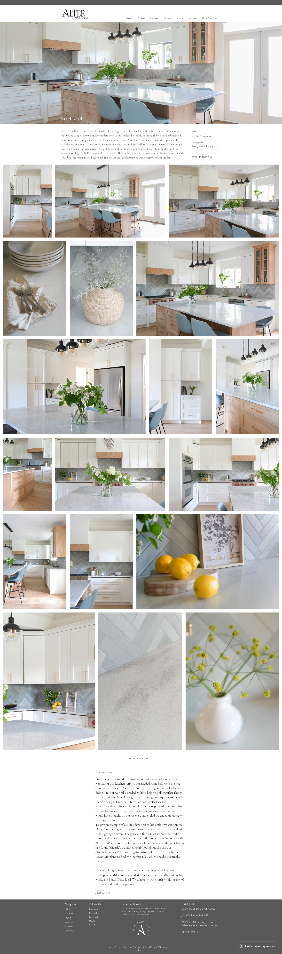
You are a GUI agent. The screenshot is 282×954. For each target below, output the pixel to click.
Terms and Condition (132, 947)
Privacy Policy (114, 947)
